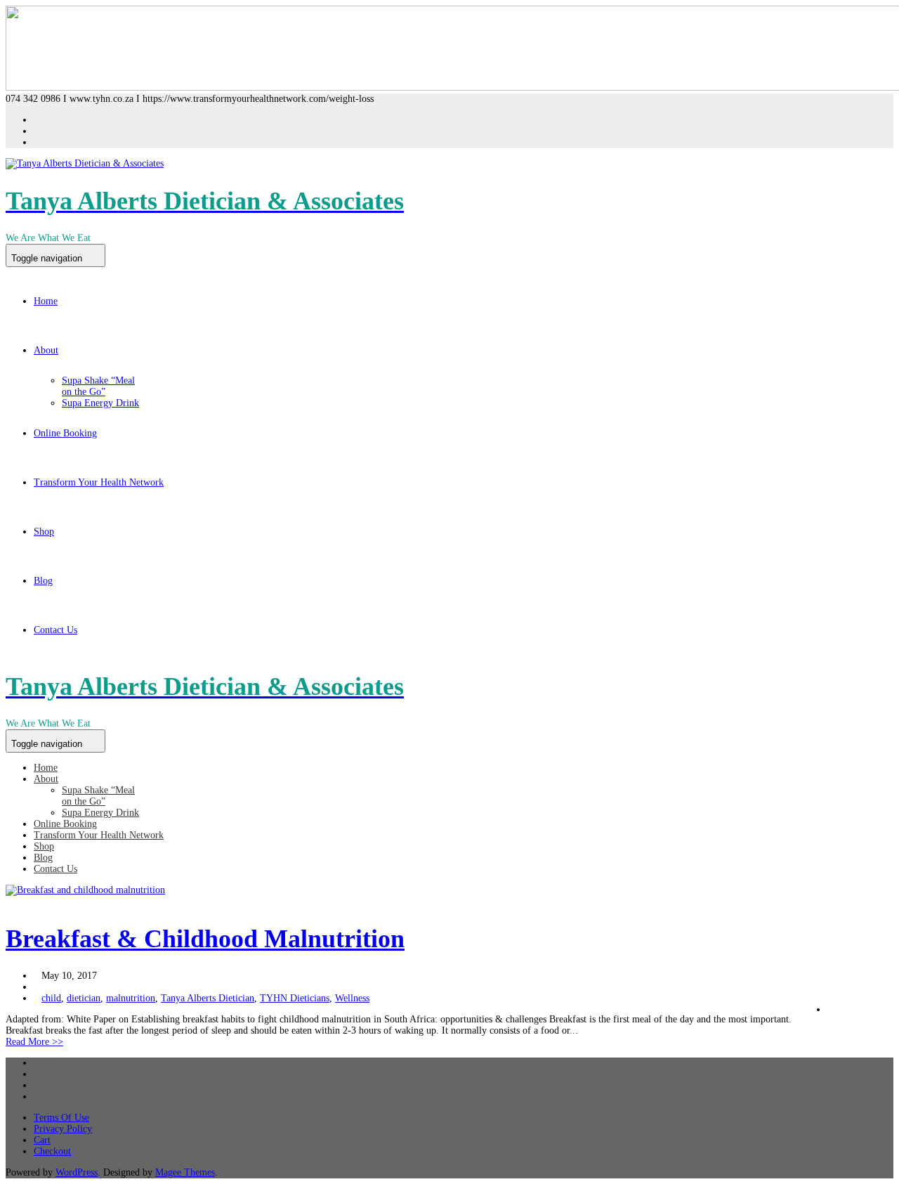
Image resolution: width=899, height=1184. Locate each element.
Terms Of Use (61, 1117)
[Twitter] (37, 1074)
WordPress (76, 1172)
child (51, 998)
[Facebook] (37, 120)
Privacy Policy (63, 1129)
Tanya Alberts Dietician (207, 998)
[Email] (37, 1096)
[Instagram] (37, 142)
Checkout (52, 1151)
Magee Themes (185, 1172)
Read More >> (34, 1041)
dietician (83, 998)
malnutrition (130, 998)
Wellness (352, 998)
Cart (42, 1140)
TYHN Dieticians (294, 998)
